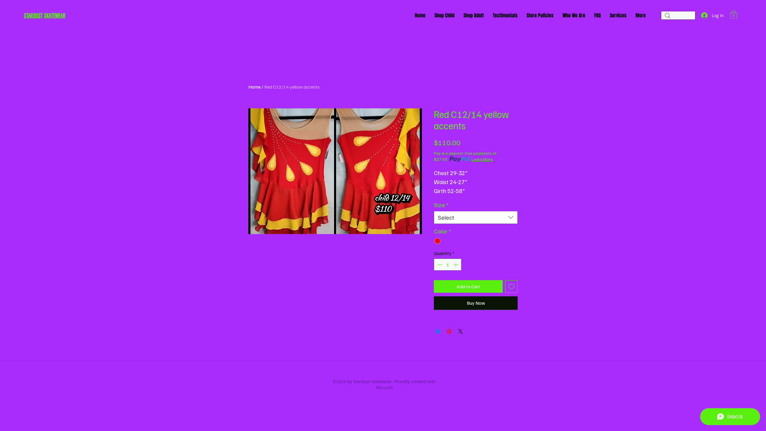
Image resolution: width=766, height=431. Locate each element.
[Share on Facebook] (437, 331)
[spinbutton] (447, 264)
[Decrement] (439, 264)
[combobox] (476, 217)
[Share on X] (460, 331)
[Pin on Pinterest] (449, 331)
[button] (733, 14)
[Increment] (456, 264)
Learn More (482, 159)
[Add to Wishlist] (511, 286)
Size (441, 205)
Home (254, 87)
